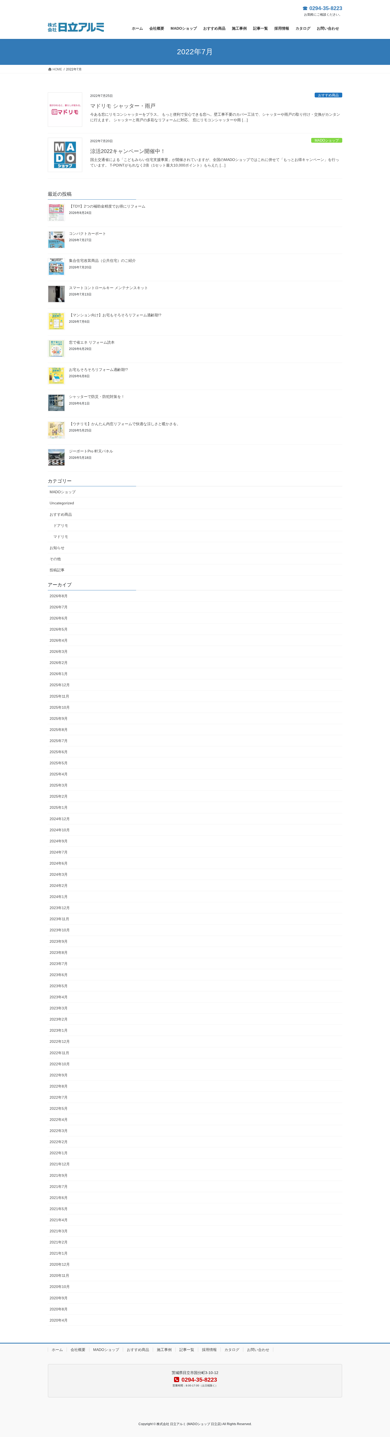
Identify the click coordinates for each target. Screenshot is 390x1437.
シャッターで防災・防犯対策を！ (97, 396)
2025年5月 (59, 763)
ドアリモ (60, 525)
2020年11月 (59, 1275)
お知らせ (57, 548)
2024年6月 (59, 863)
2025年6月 (59, 752)
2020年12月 (60, 1264)
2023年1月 (59, 1030)
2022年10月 (60, 1064)
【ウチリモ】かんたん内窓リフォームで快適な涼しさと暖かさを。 (124, 424)
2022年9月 (59, 1075)
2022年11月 (59, 1053)
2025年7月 (59, 741)
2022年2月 (59, 1142)
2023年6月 (59, 975)
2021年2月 (59, 1242)
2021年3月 (59, 1231)
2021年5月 (59, 1209)
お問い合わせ (258, 1350)
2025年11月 (59, 696)
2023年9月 (59, 941)
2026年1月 (59, 674)
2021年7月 (59, 1186)
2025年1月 (59, 807)
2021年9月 (59, 1175)
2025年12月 (60, 685)
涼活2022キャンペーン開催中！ (128, 151)
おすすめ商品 (328, 95)
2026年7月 (59, 607)
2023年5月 (59, 986)
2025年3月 (59, 785)
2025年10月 (60, 707)
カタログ (231, 1350)
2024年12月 (60, 819)
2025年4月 (59, 774)
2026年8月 (59, 596)
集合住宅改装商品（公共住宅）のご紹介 (102, 260)
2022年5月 (59, 1108)
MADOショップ (327, 140)
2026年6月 (59, 618)
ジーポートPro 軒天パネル (91, 451)
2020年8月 (59, 1309)
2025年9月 (59, 718)
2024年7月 (59, 852)
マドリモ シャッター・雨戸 (122, 106)
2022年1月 (59, 1153)
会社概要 (78, 1350)
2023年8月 (59, 952)
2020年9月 (59, 1298)
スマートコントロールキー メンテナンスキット (108, 288)
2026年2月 (59, 663)
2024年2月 (59, 885)
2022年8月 (59, 1086)
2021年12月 (60, 1164)
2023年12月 (60, 908)
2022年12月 (60, 1041)
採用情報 (209, 1350)
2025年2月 (59, 796)
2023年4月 (59, 997)
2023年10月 (60, 930)
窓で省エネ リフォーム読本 (92, 342)
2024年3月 (59, 874)
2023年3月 (59, 1008)
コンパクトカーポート (87, 233)
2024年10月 (60, 830)
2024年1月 (59, 897)
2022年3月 (59, 1131)
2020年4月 (59, 1320)
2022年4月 (59, 1119)
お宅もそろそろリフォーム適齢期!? (98, 369)
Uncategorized (62, 503)
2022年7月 (59, 1097)
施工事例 (164, 1350)
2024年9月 (59, 841)
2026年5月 (59, 629)
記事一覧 (186, 1350)
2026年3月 (59, 651)
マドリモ (60, 537)
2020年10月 (60, 1287)
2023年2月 (59, 1019)
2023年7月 (59, 964)
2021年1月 (59, 1253)
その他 (55, 559)
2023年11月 (59, 919)
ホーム (57, 1350)
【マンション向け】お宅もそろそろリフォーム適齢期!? (115, 315)
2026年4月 (59, 640)
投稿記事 (57, 570)
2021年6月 (59, 1198)
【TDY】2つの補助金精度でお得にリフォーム (107, 206)
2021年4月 (59, 1220)
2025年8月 (59, 730)
